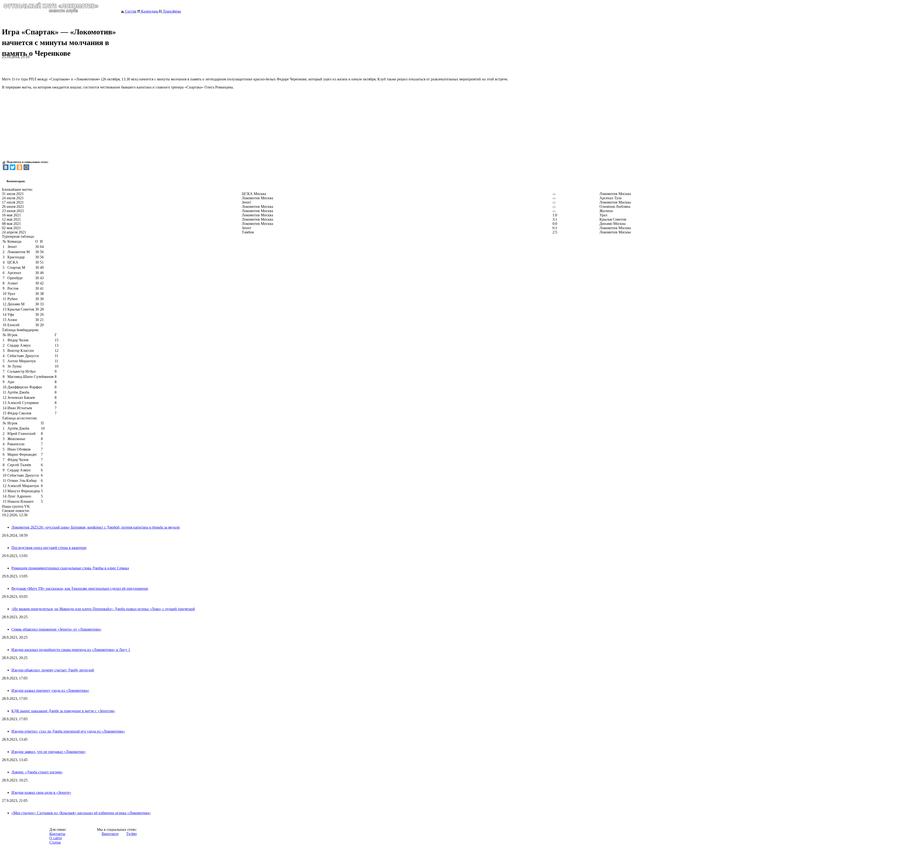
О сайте (55, 838)
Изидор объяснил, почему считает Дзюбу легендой (52, 670)
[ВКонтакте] (6, 167)
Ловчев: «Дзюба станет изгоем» (37, 772)
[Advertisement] (57, 66)
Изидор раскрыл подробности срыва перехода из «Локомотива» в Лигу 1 (70, 650)
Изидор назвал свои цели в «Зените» (41, 792)
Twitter (131, 834)
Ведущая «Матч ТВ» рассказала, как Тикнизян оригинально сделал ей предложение (79, 588)
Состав (130, 11)
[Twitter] (12, 167)
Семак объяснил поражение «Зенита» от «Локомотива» (56, 629)
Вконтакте (110, 834)
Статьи (55, 842)
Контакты (57, 834)
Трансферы (171, 11)
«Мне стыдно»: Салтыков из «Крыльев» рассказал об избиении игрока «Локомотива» (81, 813)
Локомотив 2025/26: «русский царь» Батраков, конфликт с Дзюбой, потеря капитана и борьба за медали (95, 527)
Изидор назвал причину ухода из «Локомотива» (50, 690)
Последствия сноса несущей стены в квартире (48, 548)
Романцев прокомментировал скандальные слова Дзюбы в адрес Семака (70, 568)
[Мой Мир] (26, 167)
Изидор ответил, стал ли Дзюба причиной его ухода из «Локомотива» (68, 731)
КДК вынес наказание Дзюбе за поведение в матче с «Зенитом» (63, 711)
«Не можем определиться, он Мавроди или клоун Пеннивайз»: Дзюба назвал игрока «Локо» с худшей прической (103, 609)
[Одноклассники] (19, 167)
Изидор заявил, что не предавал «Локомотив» (48, 752)
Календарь (149, 11)
